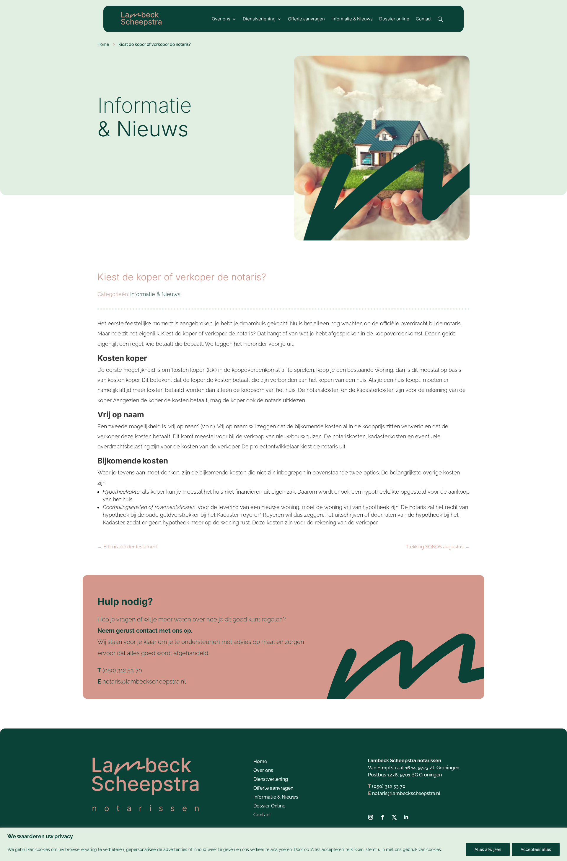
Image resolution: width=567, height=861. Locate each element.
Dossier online (394, 19)
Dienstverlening (259, 19)
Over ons (221, 19)
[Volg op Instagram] (370, 817)
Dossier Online (269, 806)
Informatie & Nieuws (352, 19)
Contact (423, 19)
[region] (283, 844)
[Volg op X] (394, 817)
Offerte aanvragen (306, 19)
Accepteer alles (536, 849)
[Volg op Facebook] (382, 817)
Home (260, 762)
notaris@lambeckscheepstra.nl (144, 681)
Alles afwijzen (488, 849)
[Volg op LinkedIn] (406, 817)
